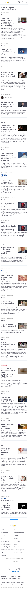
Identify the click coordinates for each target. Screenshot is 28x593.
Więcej (14, 521)
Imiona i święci (18, 552)
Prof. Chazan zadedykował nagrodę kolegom (7, 399)
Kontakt (22, 582)
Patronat (23, 584)
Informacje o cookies (16, 584)
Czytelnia (16, 535)
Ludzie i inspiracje (19, 549)
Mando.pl (4, 578)
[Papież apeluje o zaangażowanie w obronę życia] (22, 303)
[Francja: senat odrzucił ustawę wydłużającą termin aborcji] (22, 51)
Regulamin (8, 582)
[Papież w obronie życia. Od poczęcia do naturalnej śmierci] (22, 326)
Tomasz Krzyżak (8, 97)
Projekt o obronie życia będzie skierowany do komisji (7, 250)
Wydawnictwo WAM (15, 576)
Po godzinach (4, 532)
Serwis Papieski (8, 172)
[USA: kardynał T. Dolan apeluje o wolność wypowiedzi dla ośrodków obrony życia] (22, 155)
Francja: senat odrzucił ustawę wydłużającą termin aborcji (8, 51)
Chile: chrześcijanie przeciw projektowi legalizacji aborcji (8, 228)
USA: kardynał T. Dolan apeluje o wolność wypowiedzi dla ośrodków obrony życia (8, 156)
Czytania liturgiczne (6, 544)
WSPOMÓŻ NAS (15, 571)
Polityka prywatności (15, 582)
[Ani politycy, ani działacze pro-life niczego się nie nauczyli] (22, 104)
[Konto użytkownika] (26, 2)
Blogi (2, 538)
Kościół (8, 12)
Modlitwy (3, 555)
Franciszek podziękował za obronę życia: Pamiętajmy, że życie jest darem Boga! (9, 22)
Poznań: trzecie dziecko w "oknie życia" (7, 478)
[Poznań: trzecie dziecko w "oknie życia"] (22, 478)
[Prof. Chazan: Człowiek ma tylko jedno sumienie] (22, 345)
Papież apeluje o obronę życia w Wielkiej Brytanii (7, 182)
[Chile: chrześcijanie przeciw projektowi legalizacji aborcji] (22, 228)
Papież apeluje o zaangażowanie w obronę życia (7, 303)
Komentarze (8, 94)
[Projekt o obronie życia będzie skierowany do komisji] (22, 250)
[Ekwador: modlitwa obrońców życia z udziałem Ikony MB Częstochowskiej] (22, 128)
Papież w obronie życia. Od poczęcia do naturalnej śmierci (8, 326)
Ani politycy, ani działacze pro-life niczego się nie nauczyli (7, 105)
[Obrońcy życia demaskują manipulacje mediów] (22, 451)
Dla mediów (3, 584)
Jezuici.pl (3, 576)
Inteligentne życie (19, 532)
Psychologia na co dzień (7, 549)
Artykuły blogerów (6, 547)
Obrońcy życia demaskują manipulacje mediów (6, 451)
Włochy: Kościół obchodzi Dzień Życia (7, 277)
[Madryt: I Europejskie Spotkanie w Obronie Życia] (22, 506)
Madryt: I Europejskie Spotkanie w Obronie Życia (6, 506)
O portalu (3, 582)
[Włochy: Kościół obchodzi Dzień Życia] (22, 278)
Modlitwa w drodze (15, 578)
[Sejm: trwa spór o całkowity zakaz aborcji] (22, 205)
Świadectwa (17, 547)
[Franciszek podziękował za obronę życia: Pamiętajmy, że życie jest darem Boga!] (22, 20)
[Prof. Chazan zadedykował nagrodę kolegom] (22, 399)
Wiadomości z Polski (10, 197)
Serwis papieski (5, 541)
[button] (19, 2)
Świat (7, 43)
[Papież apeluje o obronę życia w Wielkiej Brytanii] (22, 182)
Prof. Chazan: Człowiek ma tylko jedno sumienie (8, 344)
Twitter (14, 562)
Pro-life (8, 363)
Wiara (15, 530)
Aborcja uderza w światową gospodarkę (7, 426)
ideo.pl (6, 589)
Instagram (17, 562)
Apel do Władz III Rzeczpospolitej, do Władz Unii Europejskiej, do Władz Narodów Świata (8, 373)
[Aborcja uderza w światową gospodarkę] (22, 426)
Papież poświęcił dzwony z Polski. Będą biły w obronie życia (8, 75)
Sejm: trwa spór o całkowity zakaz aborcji (7, 205)
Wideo (15, 538)
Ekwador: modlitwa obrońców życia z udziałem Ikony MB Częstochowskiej (8, 128)
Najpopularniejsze (11, 9)
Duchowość (17, 541)
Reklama (8, 584)
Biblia (15, 544)
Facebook (11, 562)
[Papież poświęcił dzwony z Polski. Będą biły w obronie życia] (22, 75)
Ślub (2, 552)
